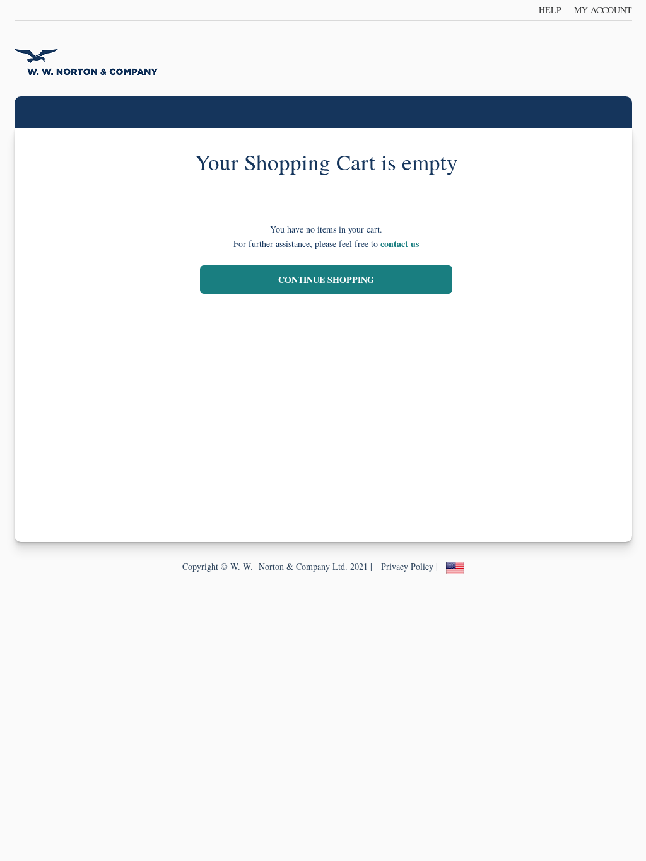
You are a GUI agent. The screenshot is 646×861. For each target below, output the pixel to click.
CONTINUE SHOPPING (326, 279)
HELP (550, 10)
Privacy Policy (407, 566)
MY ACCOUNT (603, 10)
